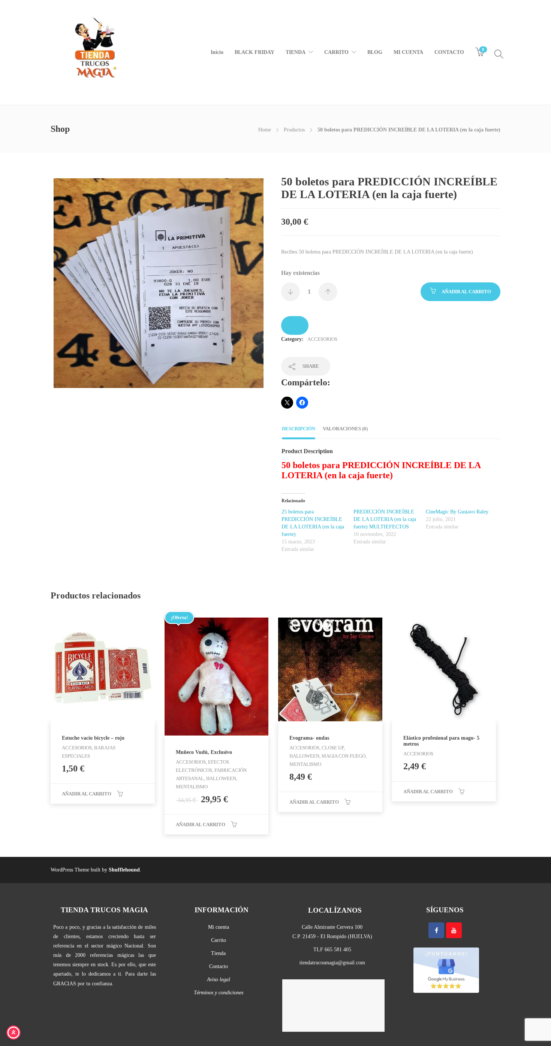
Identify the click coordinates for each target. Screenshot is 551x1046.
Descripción (298, 428)
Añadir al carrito (466, 291)
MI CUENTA (408, 52)
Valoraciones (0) (345, 428)
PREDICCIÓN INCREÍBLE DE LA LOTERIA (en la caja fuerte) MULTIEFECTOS (384, 519)
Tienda (218, 953)
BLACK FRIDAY (254, 52)
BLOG (374, 52)
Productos (294, 130)
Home (264, 130)
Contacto (218, 966)
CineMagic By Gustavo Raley (457, 512)
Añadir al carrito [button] (86, 794)
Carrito (218, 940)
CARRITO (336, 52)
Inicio (217, 52)
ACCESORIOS (322, 339)
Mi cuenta (218, 927)
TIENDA (295, 52)
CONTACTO (449, 52)
